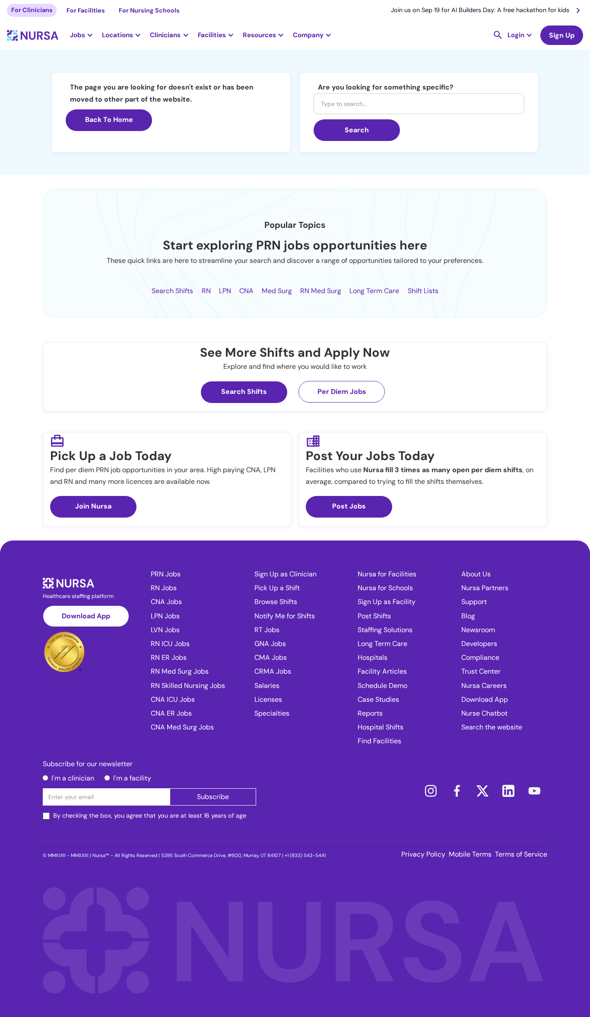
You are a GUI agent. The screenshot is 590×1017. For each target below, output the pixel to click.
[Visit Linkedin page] (508, 791)
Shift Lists (423, 290)
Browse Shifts (275, 601)
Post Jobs (349, 506)
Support (474, 601)
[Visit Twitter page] (482, 791)
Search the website (491, 727)
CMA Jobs (270, 657)
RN (206, 290)
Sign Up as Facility (387, 601)
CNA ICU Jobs (173, 699)
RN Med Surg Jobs (180, 671)
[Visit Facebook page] (456, 791)
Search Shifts (172, 290)
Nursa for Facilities (387, 574)
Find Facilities (379, 740)
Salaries (266, 685)
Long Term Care (374, 290)
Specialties (271, 713)
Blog (468, 615)
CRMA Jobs (272, 671)
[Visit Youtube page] (534, 791)
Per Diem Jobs (341, 391)
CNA (246, 290)
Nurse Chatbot (484, 713)
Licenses (268, 699)
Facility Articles (382, 671)
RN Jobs (164, 587)
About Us (476, 574)
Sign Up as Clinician (285, 574)
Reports (370, 713)
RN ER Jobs (169, 657)
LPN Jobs (165, 615)
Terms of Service (521, 854)
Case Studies (378, 699)
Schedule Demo (382, 685)
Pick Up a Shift (277, 587)
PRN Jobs (166, 574)
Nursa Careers (484, 685)
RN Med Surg (320, 290)
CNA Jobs (166, 601)
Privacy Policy (423, 854)
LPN (225, 290)
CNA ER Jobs (171, 713)
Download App (86, 615)
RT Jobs (266, 629)
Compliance (480, 657)
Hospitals (372, 657)
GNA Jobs (270, 643)
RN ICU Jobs (170, 643)
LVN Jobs (165, 629)
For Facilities (86, 10)
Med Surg (277, 290)
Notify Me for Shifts (284, 615)
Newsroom (478, 629)
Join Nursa (93, 506)
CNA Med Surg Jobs (182, 727)
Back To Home (109, 119)
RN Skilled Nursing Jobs (188, 685)
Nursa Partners (484, 587)
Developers (479, 643)
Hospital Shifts (380, 727)
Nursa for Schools (385, 587)
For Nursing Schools (149, 10)
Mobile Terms (470, 854)
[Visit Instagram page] (431, 791)
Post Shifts (374, 615)
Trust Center (481, 671)
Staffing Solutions (385, 629)
